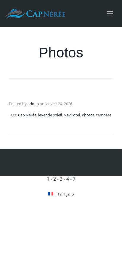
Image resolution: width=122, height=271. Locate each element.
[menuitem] (61, 194)
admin (33, 103)
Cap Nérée (27, 115)
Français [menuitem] (64, 193)
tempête (103, 115)
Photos (88, 115)
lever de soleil (50, 115)
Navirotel (72, 115)
